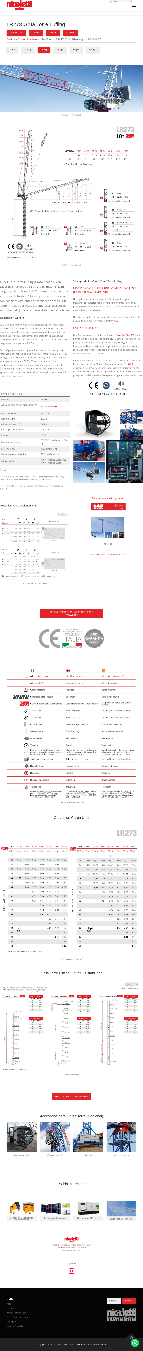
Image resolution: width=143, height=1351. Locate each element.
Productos (16, 33)
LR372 (76, 50)
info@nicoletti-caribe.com (27, 39)
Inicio (9, 1303)
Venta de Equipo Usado (17, 1312)
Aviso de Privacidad (15, 1326)
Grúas (36, 33)
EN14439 (128, 364)
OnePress (79, 1344)
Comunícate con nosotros (18, 1317)
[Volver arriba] (131, 1338)
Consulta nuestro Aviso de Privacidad (71, 1247)
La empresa (12, 1321)
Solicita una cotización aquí (71, 1096)
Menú (134, 5)
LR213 (28, 50)
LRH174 (93, 50)
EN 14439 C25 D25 (44, 480)
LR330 (60, 50)
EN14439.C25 (55, 406)
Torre (53, 33)
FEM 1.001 (57, 480)
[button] (135, 1343)
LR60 (12, 50)
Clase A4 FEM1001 (125, 335)
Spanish (115, 2)
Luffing (70, 33)
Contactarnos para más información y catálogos (71, 613)
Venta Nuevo (12, 1308)
